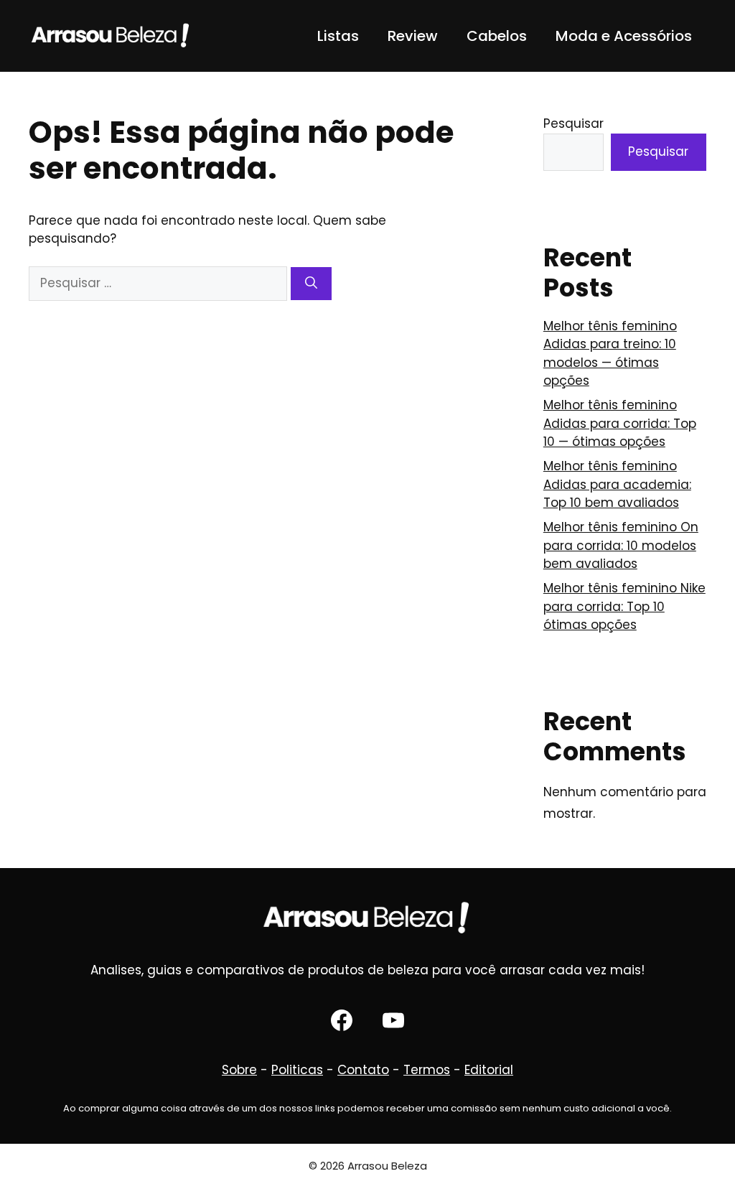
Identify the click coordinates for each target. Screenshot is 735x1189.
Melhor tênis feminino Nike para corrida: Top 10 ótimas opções (624, 606)
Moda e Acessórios (624, 36)
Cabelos (497, 36)
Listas (338, 36)
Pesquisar (573, 123)
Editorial (488, 1069)
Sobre (239, 1069)
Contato (363, 1069)
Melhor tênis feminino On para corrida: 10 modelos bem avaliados (620, 545)
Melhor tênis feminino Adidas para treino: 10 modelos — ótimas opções (610, 353)
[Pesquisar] (311, 283)
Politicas (297, 1069)
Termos (426, 1069)
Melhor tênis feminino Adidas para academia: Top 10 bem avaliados (617, 484)
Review (413, 36)
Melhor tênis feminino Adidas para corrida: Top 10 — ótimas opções (619, 423)
